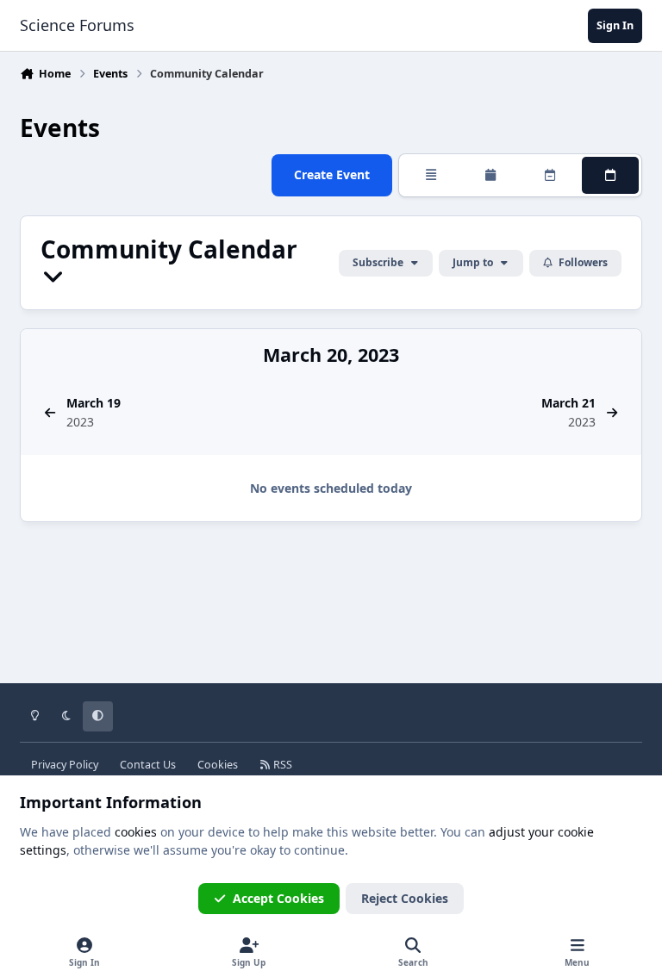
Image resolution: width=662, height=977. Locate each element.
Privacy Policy (64, 764)
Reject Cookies (404, 898)
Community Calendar (169, 250)
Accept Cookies (278, 898)
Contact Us (148, 764)
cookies (136, 832)
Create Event (332, 174)
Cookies (217, 764)
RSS (281, 764)
